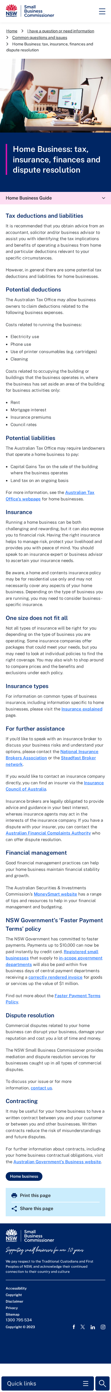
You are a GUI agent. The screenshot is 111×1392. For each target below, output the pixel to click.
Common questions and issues (39, 37)
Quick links (21, 1383)
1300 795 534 (19, 1320)
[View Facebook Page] (74, 1327)
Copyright (14, 1295)
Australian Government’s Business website (57, 1161)
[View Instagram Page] (103, 1327)
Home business (24, 1176)
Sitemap (12, 1314)
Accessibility (16, 1288)
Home (11, 31)
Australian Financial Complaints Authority (48, 833)
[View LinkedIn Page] (93, 1327)
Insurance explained (81, 709)
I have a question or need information (60, 31)
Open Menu (102, 11)
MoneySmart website (55, 894)
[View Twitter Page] (83, 1327)
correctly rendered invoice (55, 977)
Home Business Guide (29, 198)
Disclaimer (14, 1301)
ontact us (42, 1087)
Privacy (12, 1308)
